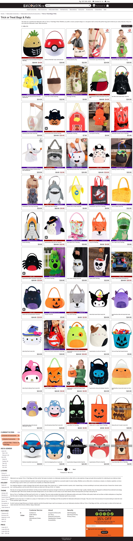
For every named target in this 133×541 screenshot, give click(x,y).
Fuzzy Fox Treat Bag (94, 242)
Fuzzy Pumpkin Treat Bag (50, 388)
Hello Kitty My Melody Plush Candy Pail (31, 388)
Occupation (4, 503)
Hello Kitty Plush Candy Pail (28, 351)
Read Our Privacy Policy (104, 535)
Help (108, 1)
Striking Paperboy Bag (72, 59)
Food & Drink (5, 497)
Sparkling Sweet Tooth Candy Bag (29, 133)
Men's (3, 453)
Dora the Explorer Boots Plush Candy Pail (54, 425)
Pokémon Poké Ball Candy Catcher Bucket (54, 59)
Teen (3, 463)
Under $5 (4, 527)
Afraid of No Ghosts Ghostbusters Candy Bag (54, 351)
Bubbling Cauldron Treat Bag (118, 169)
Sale (3, 521)
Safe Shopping (71, 512)
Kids (3, 457)
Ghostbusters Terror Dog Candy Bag (30, 206)
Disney (3, 473)
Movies (3, 501)
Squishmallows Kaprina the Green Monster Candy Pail (76, 352)
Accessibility (52, 520)
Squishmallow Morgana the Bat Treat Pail (76, 462)
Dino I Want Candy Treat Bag (118, 242)
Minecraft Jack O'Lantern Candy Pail (120, 425)
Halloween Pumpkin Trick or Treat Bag (120, 133)
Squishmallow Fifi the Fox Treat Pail (97, 462)
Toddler (4, 461)
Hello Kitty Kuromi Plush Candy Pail (97, 314)
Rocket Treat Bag (26, 242)
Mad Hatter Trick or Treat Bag (73, 242)
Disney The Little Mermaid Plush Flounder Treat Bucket (31, 97)
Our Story (51, 514)
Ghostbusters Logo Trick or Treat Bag (98, 206)
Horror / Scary (5, 499)
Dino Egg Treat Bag (71, 96)
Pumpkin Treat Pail (49, 314)
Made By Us (5, 517)
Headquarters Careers (54, 518)
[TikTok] (112, 513)
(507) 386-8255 (86, 1)
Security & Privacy (72, 514)
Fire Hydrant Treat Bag (94, 133)
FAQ (30, 520)
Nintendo (4, 479)
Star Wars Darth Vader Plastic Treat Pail (120, 96)
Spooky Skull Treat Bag (95, 278)
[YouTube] (108, 513)
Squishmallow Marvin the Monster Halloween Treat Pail (29, 426)
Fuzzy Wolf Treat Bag (71, 314)
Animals (4, 493)
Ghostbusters (5, 475)
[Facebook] (96, 513)
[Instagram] (104, 513)
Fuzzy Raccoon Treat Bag (50, 169)
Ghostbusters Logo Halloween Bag (97, 59)
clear (18, 432)
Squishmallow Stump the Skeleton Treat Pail (99, 388)
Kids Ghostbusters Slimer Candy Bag (120, 59)
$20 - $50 (4, 533)
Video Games (5, 507)
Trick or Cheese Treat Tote (117, 206)
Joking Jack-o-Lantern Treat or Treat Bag (98, 425)
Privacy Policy (71, 516)
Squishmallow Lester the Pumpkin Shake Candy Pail (76, 389)
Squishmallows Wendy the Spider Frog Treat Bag (99, 97)
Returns (31, 516)
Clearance (4, 513)
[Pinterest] (100, 513)
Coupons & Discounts (54, 512)
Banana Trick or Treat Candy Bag (74, 206)
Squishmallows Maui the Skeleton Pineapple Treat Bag (32, 60)
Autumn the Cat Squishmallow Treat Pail (31, 314)
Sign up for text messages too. (97, 529)
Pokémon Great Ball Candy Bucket (29, 462)
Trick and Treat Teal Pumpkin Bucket (120, 351)
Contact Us (98, 1)
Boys (3, 465)
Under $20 (4, 531)
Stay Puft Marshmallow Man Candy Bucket (76, 169)
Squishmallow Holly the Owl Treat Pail (53, 242)
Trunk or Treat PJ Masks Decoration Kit (120, 278)
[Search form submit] (89, 5)
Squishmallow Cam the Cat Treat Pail (98, 351)
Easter (3, 485)
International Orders (35, 518)
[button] (99, 5)
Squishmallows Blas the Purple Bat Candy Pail (121, 315)
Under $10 (4, 529)
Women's (4, 455)
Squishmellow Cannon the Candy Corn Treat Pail (121, 389)
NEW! (3, 519)
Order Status (33, 514)
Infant (3, 459)
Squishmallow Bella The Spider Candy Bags (32, 278)
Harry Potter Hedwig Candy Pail (74, 278)
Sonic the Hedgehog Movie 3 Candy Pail (53, 462)
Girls (3, 467)
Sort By (126, 26)
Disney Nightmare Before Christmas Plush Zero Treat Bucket (31, 170)
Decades (4, 495)
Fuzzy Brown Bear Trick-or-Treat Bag (120, 462)
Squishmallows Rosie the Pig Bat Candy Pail (99, 169)
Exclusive (4, 515)
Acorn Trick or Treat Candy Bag (51, 96)
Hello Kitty (4, 477)
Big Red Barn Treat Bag (72, 133)
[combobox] (66, 5)
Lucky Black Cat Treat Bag (73, 425)
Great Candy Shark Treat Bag (51, 206)
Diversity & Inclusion (54, 516)
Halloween (4, 487)
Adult (3, 451)
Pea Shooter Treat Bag (49, 278)
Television (4, 505)
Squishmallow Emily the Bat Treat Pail (53, 133)
